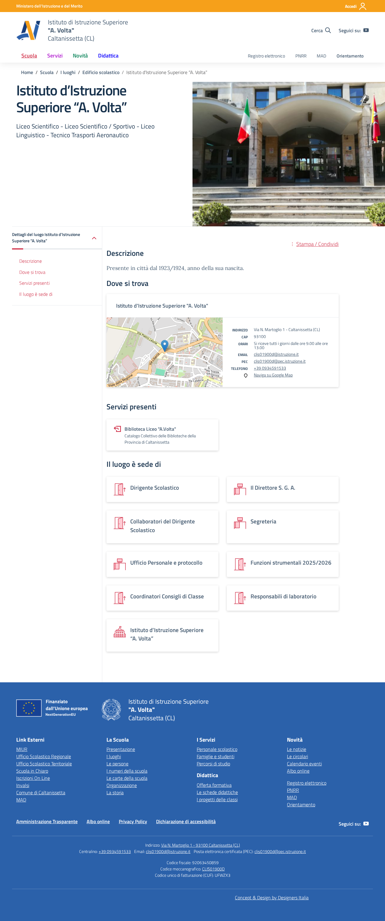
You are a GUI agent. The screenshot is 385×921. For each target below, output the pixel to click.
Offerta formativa (214, 785)
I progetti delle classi (217, 799)
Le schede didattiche (217, 792)
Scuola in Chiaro (32, 770)
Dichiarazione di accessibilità (186, 821)
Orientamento (350, 55)
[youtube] (366, 30)
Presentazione (120, 749)
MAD (321, 55)
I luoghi (113, 756)
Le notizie (296, 749)
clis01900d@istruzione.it (276, 354)
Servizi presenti (34, 283)
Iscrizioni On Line (33, 778)
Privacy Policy (133, 821)
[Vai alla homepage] (28, 30)
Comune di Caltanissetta (40, 792)
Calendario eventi (304, 763)
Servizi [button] (55, 55)
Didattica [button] (108, 55)
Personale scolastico (217, 749)
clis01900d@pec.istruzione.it (280, 361)
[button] (57, 238)
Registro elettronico (266, 55)
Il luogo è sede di (35, 294)
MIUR (21, 749)
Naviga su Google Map (273, 375)
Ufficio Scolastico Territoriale (44, 763)
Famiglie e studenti (215, 756)
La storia (115, 792)
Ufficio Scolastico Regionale (43, 756)
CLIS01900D (213, 869)
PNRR (300, 55)
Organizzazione (121, 785)
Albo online (298, 770)
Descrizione (30, 261)
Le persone (117, 763)
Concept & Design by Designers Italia (272, 897)
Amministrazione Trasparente (47, 821)
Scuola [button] (29, 55)
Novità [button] (80, 55)
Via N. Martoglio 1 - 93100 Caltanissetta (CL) (200, 845)
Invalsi (22, 785)
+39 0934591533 (270, 368)
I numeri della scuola (126, 770)
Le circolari (297, 756)
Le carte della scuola (126, 778)
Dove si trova (32, 272)
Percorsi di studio (213, 763)
